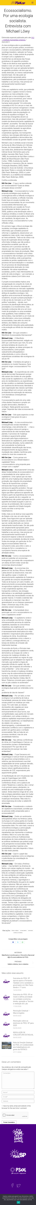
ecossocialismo (23, 930)
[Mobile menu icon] (32, 2)
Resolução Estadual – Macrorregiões (21, 1012)
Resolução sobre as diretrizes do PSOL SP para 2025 (23, 1023)
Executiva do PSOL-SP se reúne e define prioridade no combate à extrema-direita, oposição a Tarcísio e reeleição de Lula (23, 999)
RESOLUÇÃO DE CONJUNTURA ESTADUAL (23, 1033)
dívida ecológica (15, 930)
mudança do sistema (18, 932)
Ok (18, 1202)
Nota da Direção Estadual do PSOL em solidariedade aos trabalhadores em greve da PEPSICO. (23, 1046)
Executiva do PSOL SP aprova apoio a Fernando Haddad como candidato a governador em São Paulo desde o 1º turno (23, 982)
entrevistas (30, 930)
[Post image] (6, 981)
